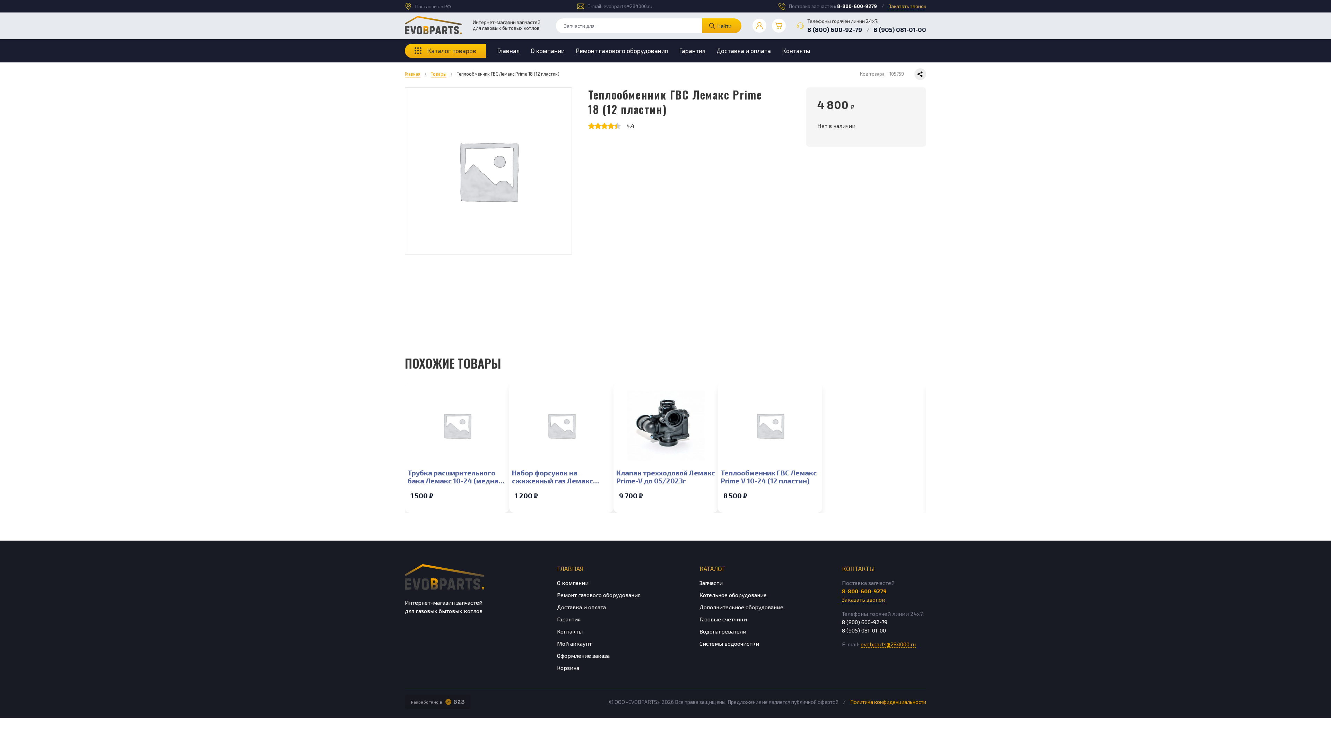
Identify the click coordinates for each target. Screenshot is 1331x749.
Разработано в (427, 701)
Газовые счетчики (723, 619)
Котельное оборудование (733, 595)
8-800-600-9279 (857, 6)
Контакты (796, 50)
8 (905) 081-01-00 (899, 29)
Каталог (712, 568)
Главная (508, 50)
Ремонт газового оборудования (622, 50)
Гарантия (692, 50)
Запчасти (711, 582)
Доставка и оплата (743, 50)
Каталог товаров (451, 50)
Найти (724, 26)
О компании (548, 50)
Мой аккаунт (574, 643)
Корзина (568, 667)
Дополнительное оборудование (741, 607)
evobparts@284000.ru (627, 6)
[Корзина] (779, 26)
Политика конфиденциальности (888, 702)
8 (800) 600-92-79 (834, 29)
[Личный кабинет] (759, 26)
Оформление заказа (583, 655)
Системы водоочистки (729, 643)
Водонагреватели (722, 631)
